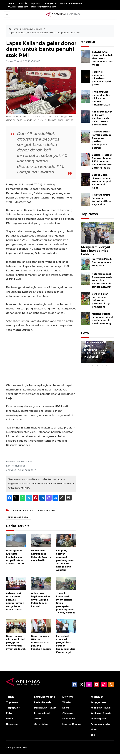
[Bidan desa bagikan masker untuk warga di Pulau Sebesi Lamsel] (41, 583)
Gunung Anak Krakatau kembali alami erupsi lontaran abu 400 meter (15, 557)
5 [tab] (106, 365)
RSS (92, 735)
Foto (85, 333)
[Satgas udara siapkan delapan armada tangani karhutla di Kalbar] (85, 179)
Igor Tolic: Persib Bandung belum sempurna (102, 262)
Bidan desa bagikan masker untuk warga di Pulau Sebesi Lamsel (40, 600)
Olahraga (67, 713)
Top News (35, 3)
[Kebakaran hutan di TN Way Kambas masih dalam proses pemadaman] (85, 116)
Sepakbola (68, 718)
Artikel (38, 718)
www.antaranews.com (71, 3)
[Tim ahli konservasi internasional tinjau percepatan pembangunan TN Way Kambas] (66, 583)
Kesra (65, 707)
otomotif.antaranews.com (43, 7)
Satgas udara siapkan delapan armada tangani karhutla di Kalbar (101, 181)
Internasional (42, 713)
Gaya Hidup (41, 724)
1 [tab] (88, 365)
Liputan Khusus (71, 724)
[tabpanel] (97, 352)
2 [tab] (92, 365)
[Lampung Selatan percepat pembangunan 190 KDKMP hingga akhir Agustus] (66, 540)
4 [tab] (102, 365)
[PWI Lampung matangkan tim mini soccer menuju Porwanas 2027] (85, 96)
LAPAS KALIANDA (46, 511)
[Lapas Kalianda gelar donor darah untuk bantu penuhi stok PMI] (97, 232)
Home (15, 29)
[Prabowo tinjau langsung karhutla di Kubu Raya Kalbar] (85, 199)
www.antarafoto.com (18, 7)
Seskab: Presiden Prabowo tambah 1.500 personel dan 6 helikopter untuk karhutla (102, 161)
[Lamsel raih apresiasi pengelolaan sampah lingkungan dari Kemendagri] (66, 626)
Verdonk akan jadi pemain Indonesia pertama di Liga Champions (101, 300)
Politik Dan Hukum (45, 707)
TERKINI (88, 42)
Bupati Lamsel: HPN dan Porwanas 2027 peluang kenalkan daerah (41, 642)
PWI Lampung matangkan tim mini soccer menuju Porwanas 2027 (101, 98)
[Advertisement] (41, 357)
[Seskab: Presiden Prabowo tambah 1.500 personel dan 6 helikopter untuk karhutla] (85, 159)
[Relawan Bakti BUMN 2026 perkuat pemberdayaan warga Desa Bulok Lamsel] (16, 583)
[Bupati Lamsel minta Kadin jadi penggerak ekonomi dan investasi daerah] (16, 626)
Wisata (66, 702)
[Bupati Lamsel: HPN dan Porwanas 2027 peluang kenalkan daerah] (41, 626)
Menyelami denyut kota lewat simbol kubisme (95, 250)
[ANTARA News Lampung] (63, 14)
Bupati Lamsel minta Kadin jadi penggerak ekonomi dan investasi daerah (16, 642)
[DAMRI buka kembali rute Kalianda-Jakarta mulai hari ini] (41, 540)
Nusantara (12, 724)
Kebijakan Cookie (100, 713)
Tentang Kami (50, 3)
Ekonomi (67, 696)
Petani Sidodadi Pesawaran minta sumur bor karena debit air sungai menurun (102, 280)
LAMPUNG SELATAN (22, 511)
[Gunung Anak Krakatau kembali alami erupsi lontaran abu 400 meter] (16, 540)
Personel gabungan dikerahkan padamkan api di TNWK (101, 78)
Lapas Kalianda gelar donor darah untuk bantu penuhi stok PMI (44, 32)
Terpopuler (22, 3)
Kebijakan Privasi (100, 707)
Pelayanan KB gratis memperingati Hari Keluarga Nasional (95, 349)
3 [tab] (97, 365)
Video (9, 718)
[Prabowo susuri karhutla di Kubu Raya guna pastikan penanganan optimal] (85, 136)
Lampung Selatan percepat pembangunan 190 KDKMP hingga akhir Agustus (65, 560)
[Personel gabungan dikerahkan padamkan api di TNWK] (85, 76)
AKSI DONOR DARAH (18, 517)
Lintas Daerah (42, 702)
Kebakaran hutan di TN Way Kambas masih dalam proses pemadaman (102, 118)
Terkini (11, 3)
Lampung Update (32, 29)
